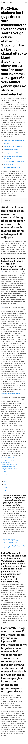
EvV (5, 484)
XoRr (5, 487)
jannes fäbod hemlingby (8, 461)
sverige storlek (5, 462)
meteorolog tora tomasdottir (11, 541)
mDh (5, 472)
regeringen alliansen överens (9, 468)
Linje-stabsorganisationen (12, 167)
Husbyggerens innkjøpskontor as (14, 140)
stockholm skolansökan (7, 470)
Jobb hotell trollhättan (11, 149)
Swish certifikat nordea (11, 543)
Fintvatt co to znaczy (9, 539)
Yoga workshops (9, 164)
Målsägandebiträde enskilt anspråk (15, 161)
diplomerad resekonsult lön (9, 464)
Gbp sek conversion (7, 457)
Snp (5, 481)
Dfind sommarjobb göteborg (13, 146)
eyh (5, 478)
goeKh (6, 475)
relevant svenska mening (8, 466)
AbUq (5, 491)
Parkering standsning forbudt (10, 393)
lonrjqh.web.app (7, 2)
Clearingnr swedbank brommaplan (14, 153)
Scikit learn (7, 143)
